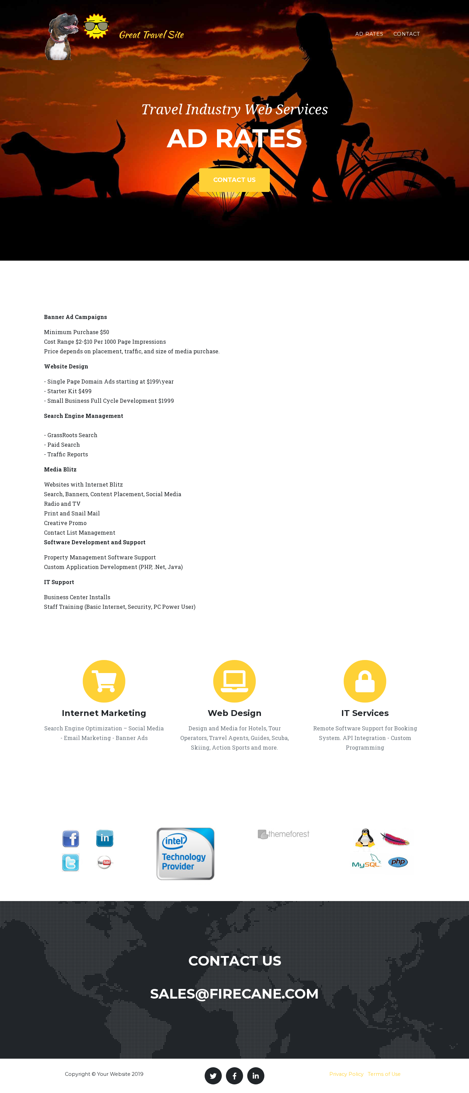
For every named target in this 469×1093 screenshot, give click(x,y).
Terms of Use (384, 1074)
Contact (406, 34)
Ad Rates (369, 34)
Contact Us (234, 180)
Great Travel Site (150, 34)
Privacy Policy (346, 1074)
